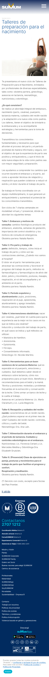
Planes (4, 553)
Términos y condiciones (11, 614)
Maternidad (6, 579)
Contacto (5, 602)
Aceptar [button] (8, 671)
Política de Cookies (32, 665)
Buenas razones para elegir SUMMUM (17, 565)
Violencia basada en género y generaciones (19, 620)
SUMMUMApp (7, 582)
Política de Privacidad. (12, 667)
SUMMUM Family (9, 559)
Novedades (6, 591)
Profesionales (7, 576)
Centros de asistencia (10, 568)
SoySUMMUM (7, 588)
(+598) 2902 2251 (22, 544)
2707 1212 (11, 524)
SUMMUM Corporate (10, 556)
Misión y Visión (8, 550)
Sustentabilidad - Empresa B (13, 594)
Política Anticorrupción (11, 617)
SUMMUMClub (8, 585)
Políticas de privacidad (11, 608)
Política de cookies (9, 611)
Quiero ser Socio (8, 562)
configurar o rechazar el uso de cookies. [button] (29, 662)
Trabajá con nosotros (10, 605)
